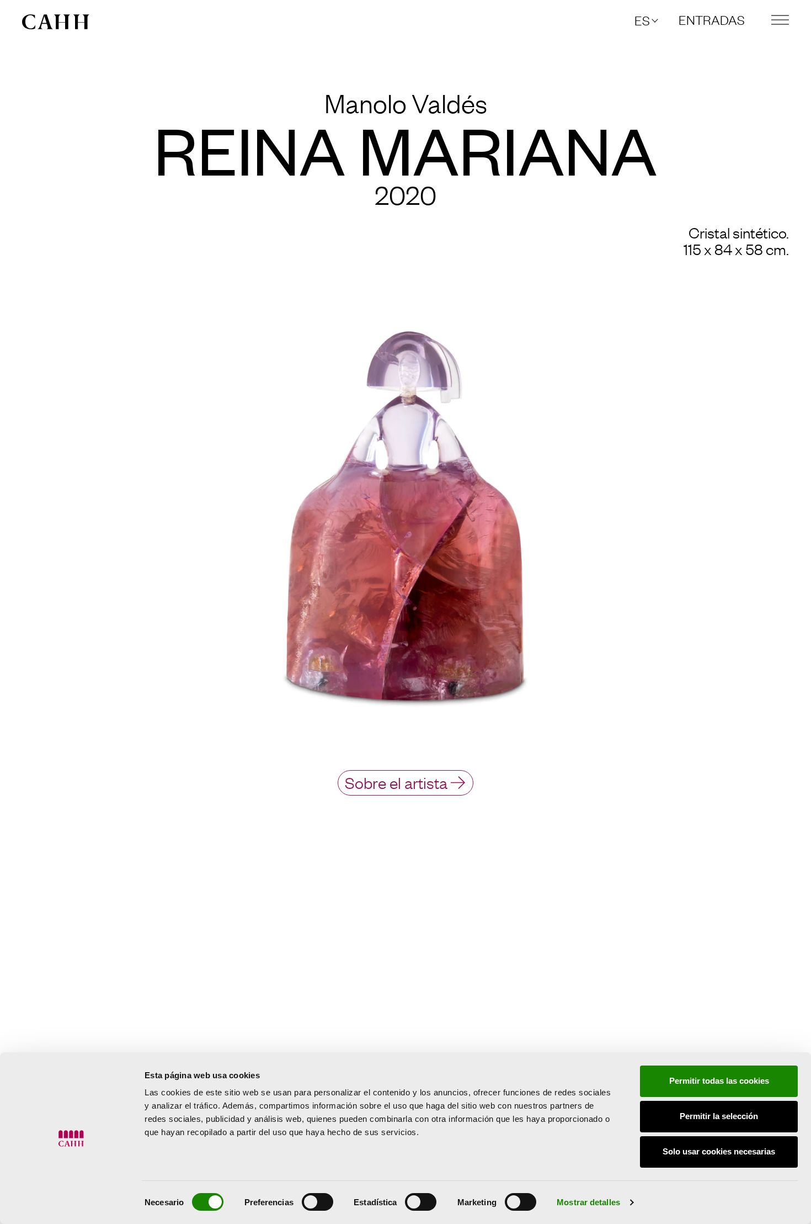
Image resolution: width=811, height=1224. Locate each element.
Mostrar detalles (588, 1202)
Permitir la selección (719, 1116)
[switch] (317, 1202)
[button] (645, 20)
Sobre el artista (396, 782)
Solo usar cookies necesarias (719, 1151)
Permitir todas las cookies (719, 1080)
